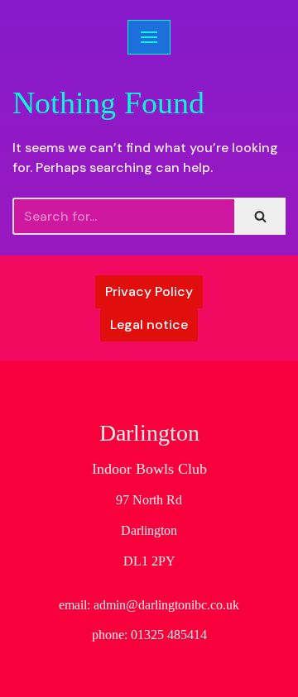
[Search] (260, 216)
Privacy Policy (149, 291)
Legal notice (149, 324)
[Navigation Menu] (149, 37)
